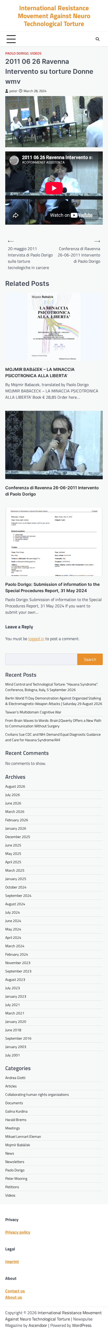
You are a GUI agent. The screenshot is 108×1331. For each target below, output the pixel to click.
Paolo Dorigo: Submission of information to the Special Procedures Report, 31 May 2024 (52, 587)
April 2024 (13, 937)
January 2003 (15, 1046)
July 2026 (12, 794)
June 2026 (13, 803)
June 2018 (13, 1030)
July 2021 (12, 1004)
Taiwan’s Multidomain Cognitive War (33, 712)
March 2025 (14, 870)
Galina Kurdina (16, 1111)
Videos (35, 53)
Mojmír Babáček (17, 1145)
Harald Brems (15, 1119)
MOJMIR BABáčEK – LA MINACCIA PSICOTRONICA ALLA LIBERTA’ (40, 372)
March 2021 (14, 1013)
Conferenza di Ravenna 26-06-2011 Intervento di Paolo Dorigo (52, 491)
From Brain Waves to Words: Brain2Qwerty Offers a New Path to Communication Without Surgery (53, 723)
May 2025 (13, 853)
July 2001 (12, 1055)
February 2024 (16, 954)
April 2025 (13, 862)
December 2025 (17, 836)
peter (13, 90)
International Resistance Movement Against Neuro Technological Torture (54, 16)
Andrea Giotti (15, 1077)
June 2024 (13, 920)
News (9, 1153)
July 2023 (12, 988)
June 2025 (13, 845)
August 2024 (15, 904)
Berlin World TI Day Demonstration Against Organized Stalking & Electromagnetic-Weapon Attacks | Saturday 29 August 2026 (53, 700)
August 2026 (15, 786)
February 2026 (16, 820)
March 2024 (14, 946)
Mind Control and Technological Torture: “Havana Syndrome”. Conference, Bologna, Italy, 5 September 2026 (51, 686)
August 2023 (15, 979)
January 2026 (15, 828)
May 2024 (13, 929)
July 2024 (12, 912)
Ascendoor (38, 1325)
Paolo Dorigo (17, 53)
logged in (36, 638)
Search (90, 659)
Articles (11, 1086)
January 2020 (15, 1021)
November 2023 (17, 962)
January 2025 (15, 878)
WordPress (81, 1325)
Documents (14, 1103)
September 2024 (18, 895)
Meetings (12, 1128)
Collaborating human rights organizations (37, 1094)
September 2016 (18, 1038)
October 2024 (15, 887)
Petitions (12, 1187)
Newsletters (14, 1161)
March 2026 (14, 811)
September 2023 (18, 971)
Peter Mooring (16, 1178)
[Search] (97, 39)
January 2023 (15, 996)
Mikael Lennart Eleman (23, 1136)
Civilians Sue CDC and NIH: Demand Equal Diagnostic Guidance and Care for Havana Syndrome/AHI (53, 737)
